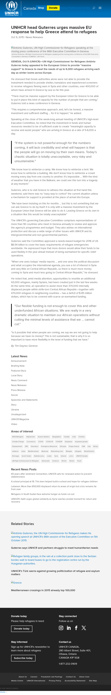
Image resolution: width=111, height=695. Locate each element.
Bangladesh (56, 437)
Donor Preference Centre (75, 8)
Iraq (89, 446)
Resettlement (89, 451)
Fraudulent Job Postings (51, 677)
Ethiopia (63, 446)
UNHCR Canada (81, 456)
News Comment (19, 380)
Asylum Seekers (44, 437)
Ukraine (15, 409)
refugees (78, 451)
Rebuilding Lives (57, 451)
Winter (64, 461)
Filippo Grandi (74, 446)
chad (74, 437)
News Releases (34, 37)
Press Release (18, 390)
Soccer (14, 395)
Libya (23, 451)
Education (34, 446)
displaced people (81, 442)
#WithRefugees (17, 437)
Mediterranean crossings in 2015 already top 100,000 (43, 590)
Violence (55, 461)
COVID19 (59, 442)
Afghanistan (30, 437)
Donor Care (84, 677)
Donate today (22, 628)
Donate (53, 8)
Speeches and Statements (24, 399)
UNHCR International (36, 681)
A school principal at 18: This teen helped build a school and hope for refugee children (54, 481)
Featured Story (18, 370)
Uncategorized (18, 414)
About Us (23, 677)
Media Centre (17, 681)
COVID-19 (49, 442)
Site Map (93, 681)
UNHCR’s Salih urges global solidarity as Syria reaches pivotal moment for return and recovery (53, 500)
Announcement (18, 361)
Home (2, 692)
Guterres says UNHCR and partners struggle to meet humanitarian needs (54, 548)
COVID (40, 442)
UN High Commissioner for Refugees (25, 461)
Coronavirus (31, 442)
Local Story (16, 375)
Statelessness (39, 456)
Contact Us (71, 677)
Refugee (69, 451)
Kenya (95, 446)
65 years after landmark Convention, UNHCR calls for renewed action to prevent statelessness (51, 475)
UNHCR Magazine (20, 419)
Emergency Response (49, 446)
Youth (79, 461)
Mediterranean (33, 451)
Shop (41, 8)
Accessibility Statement (75, 681)
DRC (26, 446)
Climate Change (18, 442)
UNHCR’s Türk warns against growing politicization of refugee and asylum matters (55, 572)
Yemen (71, 461)
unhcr (71, 456)
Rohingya (15, 456)
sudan (49, 456)
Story (13, 404)
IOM (83, 446)
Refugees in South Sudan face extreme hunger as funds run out (42, 494)
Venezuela (45, 461)
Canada (66, 437)
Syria (56, 456)
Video (14, 424)
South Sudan (26, 456)
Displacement (17, 446)
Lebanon (15, 451)
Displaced (68, 442)
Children (82, 437)
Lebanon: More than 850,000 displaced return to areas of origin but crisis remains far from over (54, 488)
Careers (33, 677)
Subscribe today (23, 658)
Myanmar (45, 451)
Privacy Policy (55, 681)
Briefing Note (18, 365)
